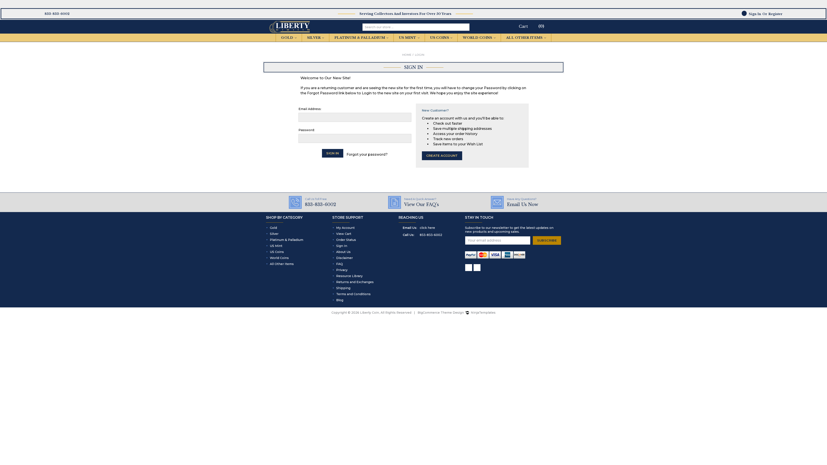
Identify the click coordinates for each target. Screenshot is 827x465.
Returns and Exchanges (355, 282)
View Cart (343, 234)
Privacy (342, 270)
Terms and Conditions (353, 294)
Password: (306, 130)
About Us (343, 252)
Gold (287, 38)
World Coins (478, 38)
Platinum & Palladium (360, 38)
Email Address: (309, 109)
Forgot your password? (367, 154)
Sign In (341, 246)
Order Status (346, 240)
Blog (339, 300)
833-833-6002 (431, 235)
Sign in (755, 14)
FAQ (339, 264)
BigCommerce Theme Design (441, 313)
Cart (523, 26)
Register (775, 14)
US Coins (440, 38)
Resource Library (349, 276)
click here (427, 228)
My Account (345, 228)
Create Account (442, 155)
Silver (314, 38)
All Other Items (525, 38)
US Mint (408, 38)
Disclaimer (344, 258)
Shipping (343, 288)
